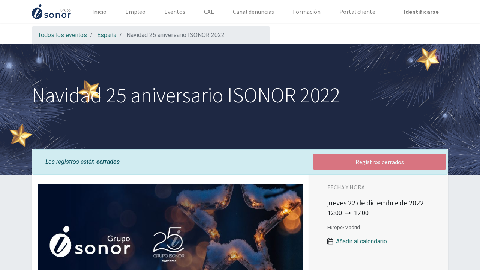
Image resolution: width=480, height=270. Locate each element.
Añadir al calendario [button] (361, 241)
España (106, 35)
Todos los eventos (62, 35)
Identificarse (421, 11)
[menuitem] (99, 12)
